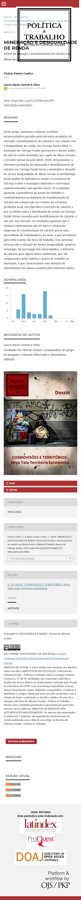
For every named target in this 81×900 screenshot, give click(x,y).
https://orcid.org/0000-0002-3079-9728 (27, 88)
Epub (13, 489)
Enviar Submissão (21, 741)
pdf (12, 483)
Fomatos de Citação (22, 558)
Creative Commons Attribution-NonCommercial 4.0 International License (36, 658)
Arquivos (21, 17)
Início (8, 17)
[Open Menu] (4, 4)
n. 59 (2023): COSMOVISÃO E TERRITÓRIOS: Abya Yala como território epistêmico (37, 22)
